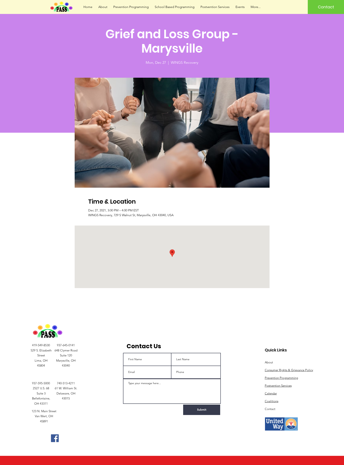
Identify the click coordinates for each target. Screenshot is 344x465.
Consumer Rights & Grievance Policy (289, 370)
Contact (270, 409)
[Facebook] (55, 438)
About (269, 362)
